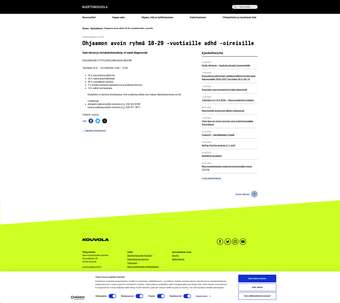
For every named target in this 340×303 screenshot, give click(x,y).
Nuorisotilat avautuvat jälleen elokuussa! (223, 110)
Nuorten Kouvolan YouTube (139, 255)
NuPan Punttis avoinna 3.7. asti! (218, 145)
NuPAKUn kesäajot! (212, 156)
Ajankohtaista (96, 28)
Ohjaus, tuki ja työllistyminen (157, 17)
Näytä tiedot (201, 296)
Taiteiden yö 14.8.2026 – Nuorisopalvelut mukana (228, 100)
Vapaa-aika (118, 17)
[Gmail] (104, 121)
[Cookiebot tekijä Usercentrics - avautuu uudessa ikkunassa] (77, 298)
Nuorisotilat (89, 17)
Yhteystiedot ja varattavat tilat (239, 17)
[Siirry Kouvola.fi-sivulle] (96, 239)
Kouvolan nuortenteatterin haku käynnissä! (224, 89)
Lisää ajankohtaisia (211, 178)
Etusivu (85, 28)
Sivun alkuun (242, 194)
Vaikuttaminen (198, 17)
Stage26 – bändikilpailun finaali (218, 135)
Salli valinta (257, 287)
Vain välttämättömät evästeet (257, 296)
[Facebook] (90, 121)
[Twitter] (97, 121)
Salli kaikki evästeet (257, 278)
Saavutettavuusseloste (138, 259)
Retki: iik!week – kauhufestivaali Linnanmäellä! (226, 65)
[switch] (139, 296)
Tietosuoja (132, 263)
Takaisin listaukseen (95, 130)
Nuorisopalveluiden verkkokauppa (143, 266)
